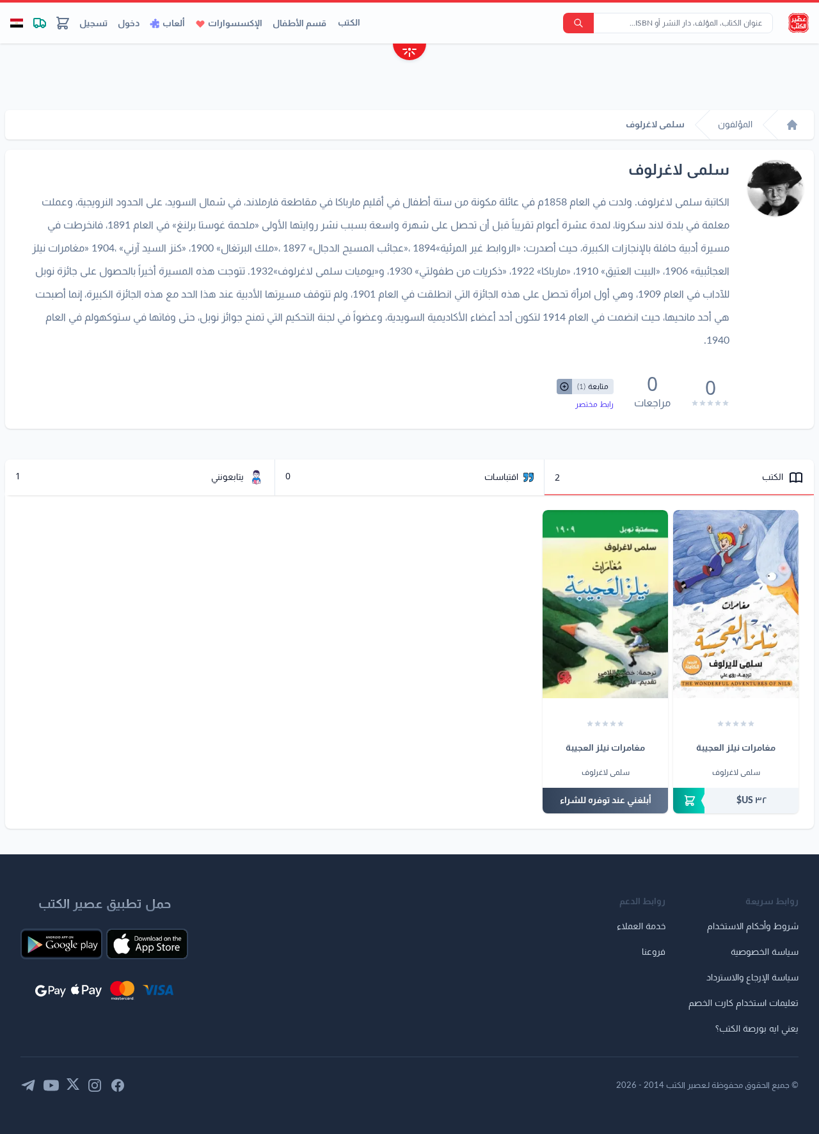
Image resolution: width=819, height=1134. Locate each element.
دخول (128, 23)
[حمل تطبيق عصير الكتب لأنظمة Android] (61, 944)
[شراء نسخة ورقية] (736, 800)
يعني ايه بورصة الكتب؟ (757, 1029)
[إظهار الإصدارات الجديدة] (409, 53)
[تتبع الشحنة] (40, 23)
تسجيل (93, 23)
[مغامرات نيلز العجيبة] (736, 604)
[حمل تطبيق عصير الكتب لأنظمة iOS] (147, 944)
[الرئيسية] (792, 124)
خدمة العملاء (641, 926)
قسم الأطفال (299, 23)
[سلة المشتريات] (63, 23)
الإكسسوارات (235, 23)
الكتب (349, 23)
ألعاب (174, 23)
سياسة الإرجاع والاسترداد (752, 977)
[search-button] (578, 23)
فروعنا (653, 952)
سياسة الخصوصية (765, 952)
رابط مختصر (594, 404)
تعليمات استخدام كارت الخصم (743, 1003)
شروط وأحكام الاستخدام (753, 926)
